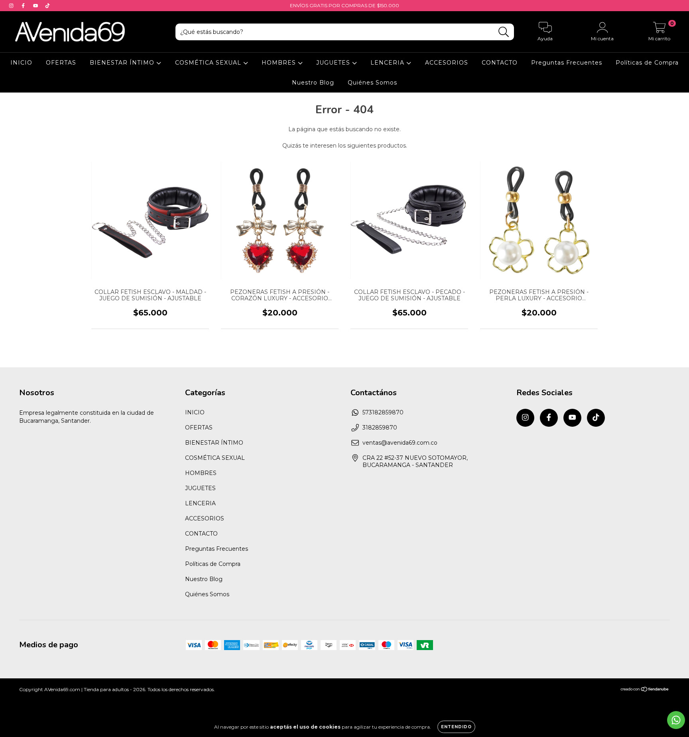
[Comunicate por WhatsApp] (676, 720)
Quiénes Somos (372, 82)
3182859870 (379, 427)
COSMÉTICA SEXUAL (209, 62)
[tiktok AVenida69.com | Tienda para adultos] (47, 5)
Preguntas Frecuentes (566, 62)
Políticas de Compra (647, 62)
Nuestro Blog (313, 82)
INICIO (21, 62)
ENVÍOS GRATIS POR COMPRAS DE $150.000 (344, 5)
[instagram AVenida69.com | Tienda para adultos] (12, 5)
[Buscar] (503, 32)
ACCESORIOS (446, 62)
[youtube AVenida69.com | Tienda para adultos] (36, 5)
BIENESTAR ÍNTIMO (123, 62)
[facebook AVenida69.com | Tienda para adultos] (24, 5)
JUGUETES (334, 62)
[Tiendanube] (645, 690)
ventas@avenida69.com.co (399, 442)
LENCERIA (388, 62)
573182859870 (383, 412)
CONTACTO (500, 62)
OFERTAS (61, 62)
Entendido (456, 726)
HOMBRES (280, 62)
